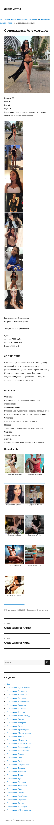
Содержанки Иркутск (16, 712)
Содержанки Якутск (15, 803)
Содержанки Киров (15, 726)
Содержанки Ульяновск (17, 785)
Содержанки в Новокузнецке (19, 810)
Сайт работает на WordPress (24, 820)
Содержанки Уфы (14, 789)
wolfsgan (11, 610)
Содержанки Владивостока (37, 610)
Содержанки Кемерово (16, 722)
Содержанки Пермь (15, 754)
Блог (9, 684)
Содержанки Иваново (16, 708)
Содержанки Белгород (16, 698)
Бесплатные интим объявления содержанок (18, 19)
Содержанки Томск (15, 775)
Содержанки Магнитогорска (19, 733)
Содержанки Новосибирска (18, 750)
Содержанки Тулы (14, 778)
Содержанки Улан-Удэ (16, 782)
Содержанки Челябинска (17, 796)
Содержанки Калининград (18, 715)
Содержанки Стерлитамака (18, 764)
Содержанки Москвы (16, 736)
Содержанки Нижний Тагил (19, 743)
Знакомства (12, 9)
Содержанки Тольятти (16, 771)
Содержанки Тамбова (16, 768)
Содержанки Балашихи (17, 694)
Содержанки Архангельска (18, 687)
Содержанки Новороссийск (18, 747)
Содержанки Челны (15, 792)
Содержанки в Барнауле (17, 806)
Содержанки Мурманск (17, 740)
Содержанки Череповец (17, 799)
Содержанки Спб (14, 761)
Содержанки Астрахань (17, 691)
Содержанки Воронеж (16, 705)
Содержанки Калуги (15, 719)
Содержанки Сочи (14, 757)
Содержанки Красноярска (18, 729)
